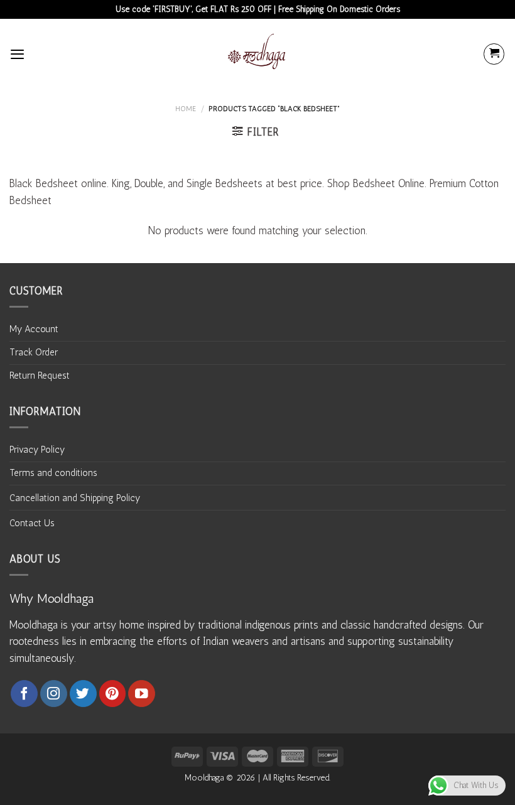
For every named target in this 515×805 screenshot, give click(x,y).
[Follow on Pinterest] (112, 693)
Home (185, 108)
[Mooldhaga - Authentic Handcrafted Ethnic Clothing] (257, 54)
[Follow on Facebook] (24, 693)
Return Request (39, 375)
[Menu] (17, 54)
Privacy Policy (37, 449)
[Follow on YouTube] (141, 693)
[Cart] (494, 53)
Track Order (33, 352)
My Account (33, 329)
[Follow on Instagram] (53, 693)
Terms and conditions (53, 472)
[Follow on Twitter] (83, 693)
